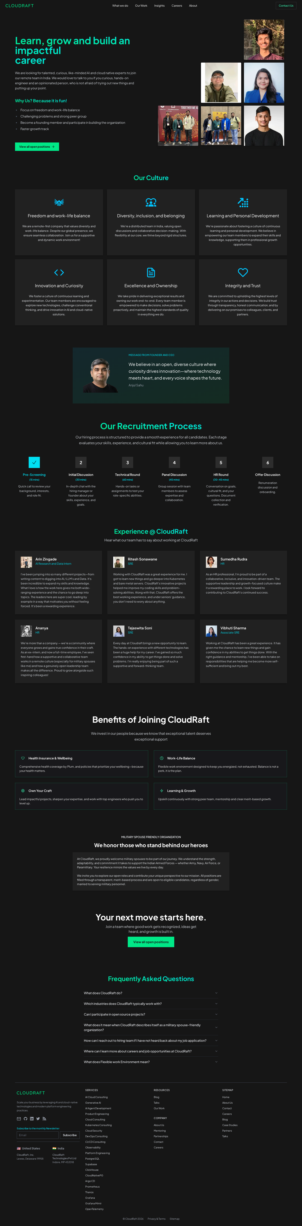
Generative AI (93, 1102)
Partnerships (161, 1136)
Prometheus (92, 1186)
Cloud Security (93, 1130)
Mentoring (160, 1130)
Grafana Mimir (93, 1203)
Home (225, 1097)
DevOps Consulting (96, 1136)
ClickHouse (92, 1169)
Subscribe (70, 1135)
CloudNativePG (94, 1175)
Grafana (90, 1197)
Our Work (159, 1108)
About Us (159, 1125)
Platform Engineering (97, 1152)
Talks (156, 1102)
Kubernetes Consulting (98, 1125)
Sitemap (174, 1218)
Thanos (89, 1192)
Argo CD (90, 1180)
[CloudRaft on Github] (25, 1118)
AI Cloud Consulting (96, 1097)
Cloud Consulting (95, 1119)
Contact (158, 1141)
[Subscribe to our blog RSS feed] (44, 1118)
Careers (158, 1147)
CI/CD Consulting (95, 1141)
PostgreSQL (92, 1158)
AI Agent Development (98, 1108)
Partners (227, 1130)
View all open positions (34, 146)
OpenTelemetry (94, 1208)
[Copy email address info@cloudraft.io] (19, 1119)
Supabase (91, 1164)
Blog (156, 1097)
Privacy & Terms (157, 1218)
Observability (93, 1147)
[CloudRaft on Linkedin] (32, 1118)
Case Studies (230, 1125)
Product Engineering (97, 1113)
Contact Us (286, 5)
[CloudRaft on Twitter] (38, 1118)
